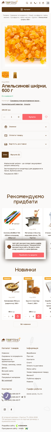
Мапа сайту (31, 369)
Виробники (31, 353)
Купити (32, 117)
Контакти (31, 359)
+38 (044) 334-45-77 (12, 400)
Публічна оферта (34, 378)
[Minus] (4, 248)
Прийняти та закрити (28, 255)
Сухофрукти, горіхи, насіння (20, 17)
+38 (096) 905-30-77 (12, 394)
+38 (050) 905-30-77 (12, 397)
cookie (38, 243)
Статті (29, 363)
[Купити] (18, 316)
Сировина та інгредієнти (18, 15)
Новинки (5, 353)
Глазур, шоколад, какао (11, 364)
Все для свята (7, 371)
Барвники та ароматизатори (8, 360)
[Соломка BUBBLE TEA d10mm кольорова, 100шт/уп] (11, 217)
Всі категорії (7, 380)
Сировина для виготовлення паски (24, 101)
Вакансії (30, 375)
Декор (4, 368)
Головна (6, 15)
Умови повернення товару (38, 372)
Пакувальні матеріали (11, 377)
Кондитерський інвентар (12, 104)
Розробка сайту (8, 426)
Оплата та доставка (35, 366)
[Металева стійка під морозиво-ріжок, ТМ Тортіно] (32, 217)
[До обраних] (46, 117)
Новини (30, 382)
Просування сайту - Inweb (13, 428)
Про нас (30, 356)
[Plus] (12, 316)
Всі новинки (26, 324)
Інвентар (5, 374)
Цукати (34, 17)
